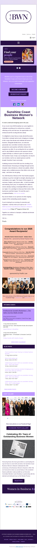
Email (33, 34)
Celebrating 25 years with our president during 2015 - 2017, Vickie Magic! (19, 382)
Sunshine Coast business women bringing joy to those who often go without (19, 370)
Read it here (18, 480)
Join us (29, 34)
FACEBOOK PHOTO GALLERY (18, 428)
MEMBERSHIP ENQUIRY (18, 94)
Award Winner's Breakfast (10, 329)
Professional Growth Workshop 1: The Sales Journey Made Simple (17, 312)
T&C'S (25, 539)
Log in (33, 37)
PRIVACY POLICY (13, 539)
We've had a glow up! (11, 358)
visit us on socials (19, 193)
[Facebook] (14, 104)
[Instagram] (22, 104)
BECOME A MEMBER (18, 89)
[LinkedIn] (18, 104)
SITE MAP (6, 539)
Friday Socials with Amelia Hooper (13, 338)
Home (23, 34)
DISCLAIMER (20, 539)
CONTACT (23, 541)
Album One (18, 297)
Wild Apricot (19, 546)
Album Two (28, 297)
